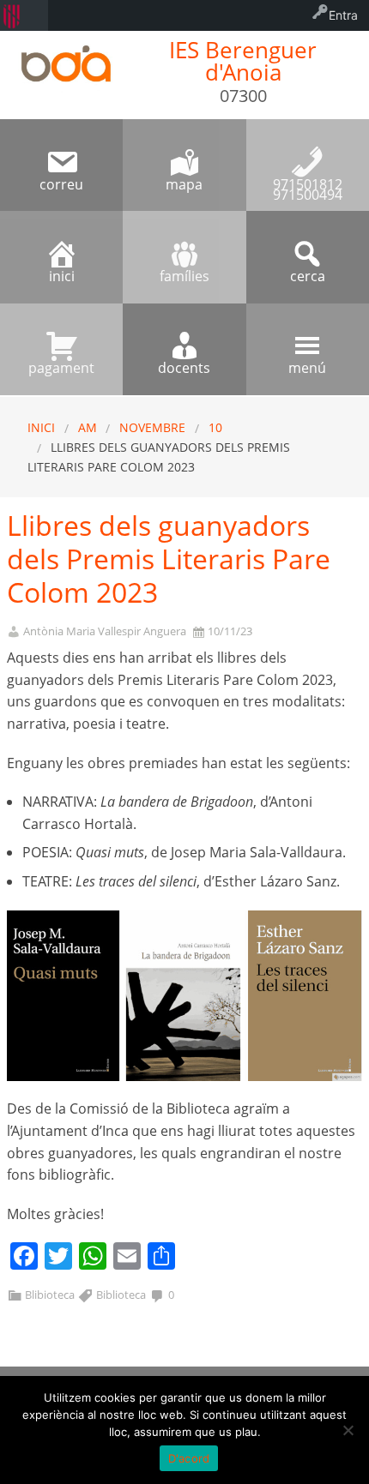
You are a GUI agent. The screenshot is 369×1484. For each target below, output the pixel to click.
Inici (41, 427)
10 (215, 427)
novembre (152, 427)
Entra (343, 15)
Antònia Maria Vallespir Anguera (104, 631)
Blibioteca (50, 1294)
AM (87, 427)
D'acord (189, 1458)
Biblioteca (121, 1294)
